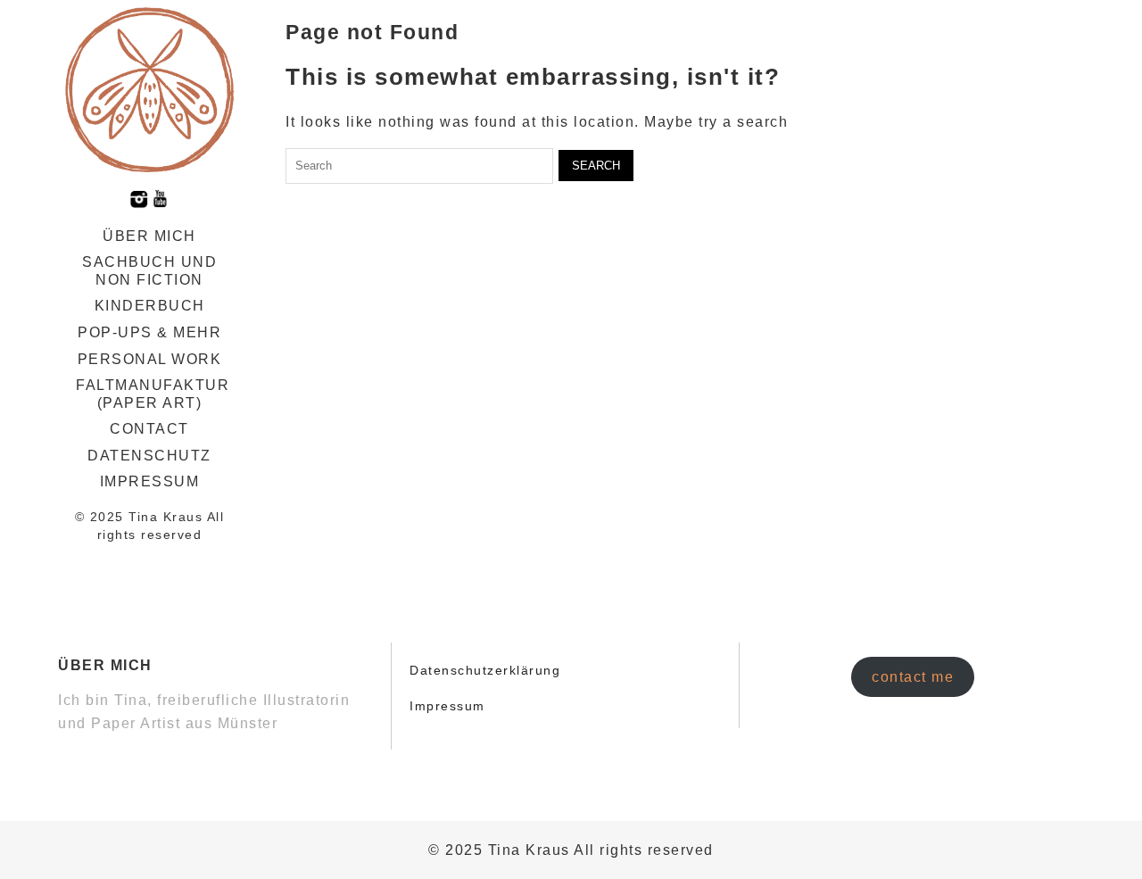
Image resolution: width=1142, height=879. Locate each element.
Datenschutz (149, 455)
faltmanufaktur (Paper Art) (152, 393)
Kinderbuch (150, 305)
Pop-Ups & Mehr (149, 332)
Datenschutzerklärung (485, 670)
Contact (149, 428)
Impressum (150, 481)
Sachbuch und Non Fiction (149, 270)
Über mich (149, 236)
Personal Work (150, 359)
